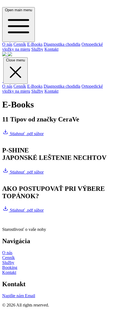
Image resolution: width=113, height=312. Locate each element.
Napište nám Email (18, 295)
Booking (9, 267)
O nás (7, 44)
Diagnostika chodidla (62, 44)
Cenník (19, 44)
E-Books (35, 44)
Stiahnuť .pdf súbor (26, 133)
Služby (37, 49)
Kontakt (51, 49)
